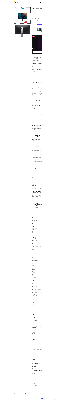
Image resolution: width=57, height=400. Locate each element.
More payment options (40, 25)
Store (30, 2)
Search (14, 393)
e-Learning (33, 2)
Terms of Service (15, 394)
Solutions (37, 2)
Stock (37, 20)
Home (27, 2)
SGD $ (41, 393)
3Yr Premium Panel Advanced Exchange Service (37, 18)
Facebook (25, 393)
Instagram (25, 394)
